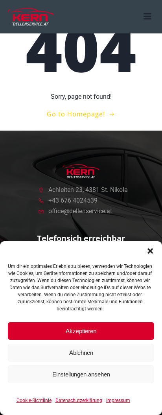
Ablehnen (81, 352)
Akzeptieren (81, 331)
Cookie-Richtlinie (34, 400)
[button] (150, 251)
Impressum (118, 400)
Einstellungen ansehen (81, 374)
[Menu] (147, 16)
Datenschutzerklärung (78, 400)
